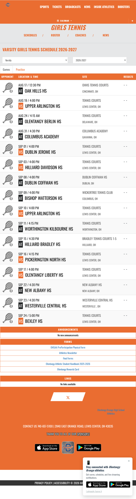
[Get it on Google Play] (120, 484)
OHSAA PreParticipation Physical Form (68, 347)
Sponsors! (83, 434)
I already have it (94, 491)
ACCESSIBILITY (62, 483)
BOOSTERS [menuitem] (124, 7)
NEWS (106, 35)
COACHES (80, 35)
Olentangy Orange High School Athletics (110, 411)
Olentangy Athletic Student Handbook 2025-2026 (68, 364)
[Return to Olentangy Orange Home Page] (8, 4)
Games (6, 69)
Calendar (64, 20)
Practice (20, 69)
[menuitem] (57, 6)
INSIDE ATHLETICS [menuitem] (104, 7)
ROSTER (55, 35)
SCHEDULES (30, 35)
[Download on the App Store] (97, 484)
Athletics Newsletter (68, 353)
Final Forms (68, 358)
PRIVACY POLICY (43, 483)
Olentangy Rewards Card (68, 369)
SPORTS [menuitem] (44, 7)
